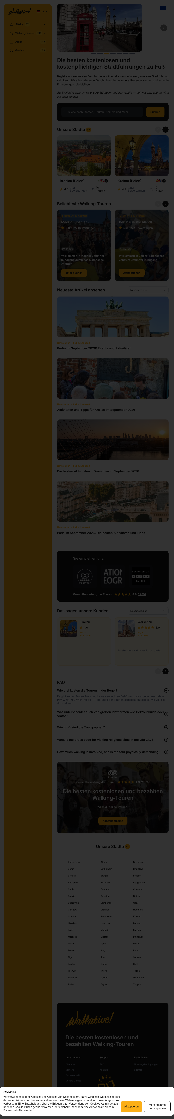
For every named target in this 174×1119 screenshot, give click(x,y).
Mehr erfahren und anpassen (157, 1106)
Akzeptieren (131, 1106)
